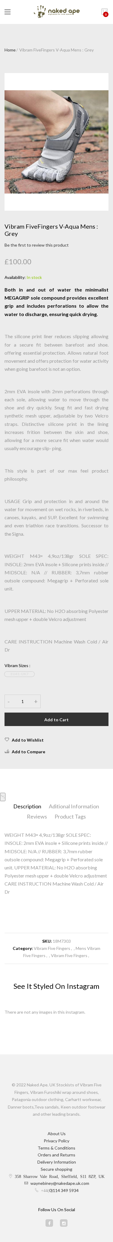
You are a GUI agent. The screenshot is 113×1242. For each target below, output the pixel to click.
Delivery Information (56, 1161)
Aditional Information (74, 806)
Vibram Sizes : (17, 665)
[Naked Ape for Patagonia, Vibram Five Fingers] (56, 12)
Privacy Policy (56, 1140)
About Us (57, 1133)
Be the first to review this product (37, 245)
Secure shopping (56, 1169)
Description (27, 806)
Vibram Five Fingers (52, 948)
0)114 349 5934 (64, 1190)
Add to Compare (28, 751)
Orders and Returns (56, 1154)
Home (10, 49)
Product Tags (70, 816)
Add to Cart (56, 719)
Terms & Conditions (56, 1147)
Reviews (37, 816)
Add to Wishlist (28, 740)
